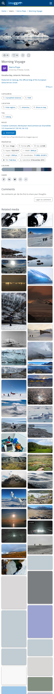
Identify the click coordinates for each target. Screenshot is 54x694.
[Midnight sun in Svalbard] (14, 518)
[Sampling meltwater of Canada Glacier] (14, 372)
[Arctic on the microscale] (40, 666)
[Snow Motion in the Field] (14, 536)
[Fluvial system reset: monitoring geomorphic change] (40, 497)
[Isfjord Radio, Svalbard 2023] (14, 339)
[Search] (3, 3)
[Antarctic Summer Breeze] (14, 233)
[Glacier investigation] (14, 311)
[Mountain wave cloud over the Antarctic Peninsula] (14, 408)
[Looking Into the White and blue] (14, 657)
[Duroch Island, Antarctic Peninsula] (40, 276)
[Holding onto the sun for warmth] (40, 621)
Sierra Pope (21, 11)
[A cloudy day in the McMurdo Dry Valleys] (40, 237)
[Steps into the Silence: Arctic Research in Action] (40, 545)
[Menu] (50, 3)
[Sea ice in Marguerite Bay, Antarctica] (40, 396)
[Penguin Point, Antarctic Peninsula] (14, 283)
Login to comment (43, 199)
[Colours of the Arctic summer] (40, 684)
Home (4, 11)
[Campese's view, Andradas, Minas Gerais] (40, 446)
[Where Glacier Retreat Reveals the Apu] (14, 479)
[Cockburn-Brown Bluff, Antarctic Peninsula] (40, 304)
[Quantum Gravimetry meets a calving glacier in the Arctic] (14, 425)
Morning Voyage (35, 11)
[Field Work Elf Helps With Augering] (14, 592)
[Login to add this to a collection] (28, 55)
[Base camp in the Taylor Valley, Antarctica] (40, 381)
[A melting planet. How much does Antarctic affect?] (40, 367)
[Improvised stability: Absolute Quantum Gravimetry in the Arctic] (14, 442)
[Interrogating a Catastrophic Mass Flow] (40, 512)
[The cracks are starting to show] (40, 480)
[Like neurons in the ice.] (14, 567)
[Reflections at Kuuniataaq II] (14, 249)
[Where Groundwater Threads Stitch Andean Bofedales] (40, 462)
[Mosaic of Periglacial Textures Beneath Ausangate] (14, 461)
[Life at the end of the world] (40, 351)
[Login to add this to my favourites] (22, 55)
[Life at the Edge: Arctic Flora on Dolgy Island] (14, 675)
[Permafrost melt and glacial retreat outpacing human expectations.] (40, 332)
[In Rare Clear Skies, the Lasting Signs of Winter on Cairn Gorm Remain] (14, 498)
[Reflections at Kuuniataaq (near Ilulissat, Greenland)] (40, 257)
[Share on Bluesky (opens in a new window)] (15, 179)
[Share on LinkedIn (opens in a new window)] (9, 179)
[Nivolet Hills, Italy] (40, 563)
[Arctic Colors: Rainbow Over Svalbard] (14, 551)
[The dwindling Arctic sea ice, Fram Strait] (40, 414)
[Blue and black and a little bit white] (14, 357)
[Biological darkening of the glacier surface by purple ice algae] (14, 628)
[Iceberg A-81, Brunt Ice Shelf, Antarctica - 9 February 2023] (14, 220)
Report (49, 87)
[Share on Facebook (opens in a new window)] (4, 179)
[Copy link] (26, 179)
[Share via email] (20, 179)
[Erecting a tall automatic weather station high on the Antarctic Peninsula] (14, 389)
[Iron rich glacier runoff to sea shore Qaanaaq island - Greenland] (40, 647)
